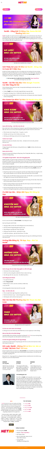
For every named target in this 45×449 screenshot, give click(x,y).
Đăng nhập (28, 407)
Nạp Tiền (27, 409)
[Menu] (1, 2)
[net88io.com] (22, 2)
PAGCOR (29, 335)
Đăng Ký (27, 405)
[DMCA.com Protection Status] (11, 424)
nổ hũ (3, 154)
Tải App (27, 403)
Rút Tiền (27, 411)
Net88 (3, 403)
